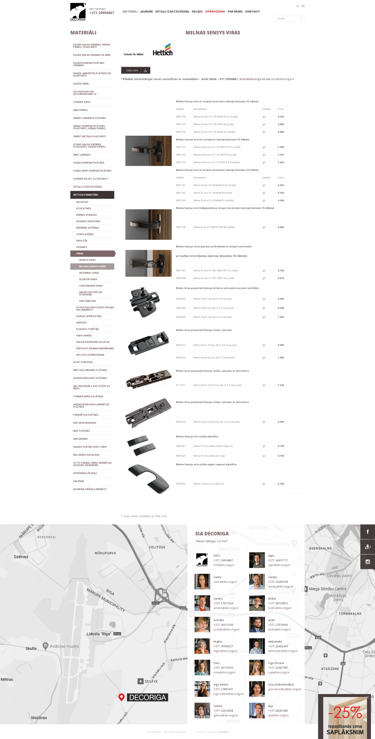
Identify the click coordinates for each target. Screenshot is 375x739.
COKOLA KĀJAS (85, 234)
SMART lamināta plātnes (89, 118)
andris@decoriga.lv (280, 608)
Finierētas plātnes (85, 414)
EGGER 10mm (81, 83)
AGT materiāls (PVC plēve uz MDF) (91, 387)
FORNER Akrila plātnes (88, 396)
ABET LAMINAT (82, 154)
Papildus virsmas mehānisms (95, 348)
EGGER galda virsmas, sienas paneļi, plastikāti (91, 46)
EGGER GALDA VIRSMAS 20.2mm (91, 55)
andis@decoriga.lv (251, 79)
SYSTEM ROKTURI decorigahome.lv (84, 93)
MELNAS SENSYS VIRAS (92, 266)
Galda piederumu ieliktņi (93, 342)
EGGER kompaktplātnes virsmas (88, 64)
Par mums (235, 11)
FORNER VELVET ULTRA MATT (90, 178)
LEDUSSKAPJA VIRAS (91, 285)
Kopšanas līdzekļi (85, 473)
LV (297, 6)
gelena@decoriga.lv (225, 715)
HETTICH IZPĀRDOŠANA (90, 355)
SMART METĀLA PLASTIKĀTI (89, 136)
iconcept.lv (223, 731)
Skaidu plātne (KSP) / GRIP (90, 446)
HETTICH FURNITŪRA (85, 194)
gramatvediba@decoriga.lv (285, 689)
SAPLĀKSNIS (80, 438)
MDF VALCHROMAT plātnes (90, 370)
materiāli (130, 11)
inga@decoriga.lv (278, 672)
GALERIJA (78, 481)
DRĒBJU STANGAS (86, 215)
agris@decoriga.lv (279, 565)
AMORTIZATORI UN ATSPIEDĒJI (90, 293)
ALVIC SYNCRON (83, 362)
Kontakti (252, 11)
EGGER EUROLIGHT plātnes (90, 378)
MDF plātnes (81, 430)
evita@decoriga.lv (224, 672)
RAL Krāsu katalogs (86, 454)
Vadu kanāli (84, 335)
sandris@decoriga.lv (225, 608)
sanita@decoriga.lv (225, 582)
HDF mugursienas (84, 422)
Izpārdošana (215, 11)
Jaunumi (146, 11)
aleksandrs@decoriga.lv (283, 651)
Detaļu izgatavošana (172, 11)
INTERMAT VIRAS (89, 273)
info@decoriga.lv (283, 79)
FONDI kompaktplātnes (88, 162)
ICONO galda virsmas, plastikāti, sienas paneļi (89, 145)
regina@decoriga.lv (225, 651)
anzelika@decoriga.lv (226, 629)
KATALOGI (82, 202)
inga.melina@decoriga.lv (228, 694)
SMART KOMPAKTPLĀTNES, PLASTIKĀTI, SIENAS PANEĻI (89, 127)
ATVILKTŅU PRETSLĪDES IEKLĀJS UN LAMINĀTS (95, 308)
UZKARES (81, 247)
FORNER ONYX (82, 102)
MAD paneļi (80, 110)
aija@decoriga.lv (278, 715)
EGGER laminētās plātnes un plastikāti (92, 74)
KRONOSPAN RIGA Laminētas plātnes (91, 405)
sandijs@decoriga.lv (280, 586)
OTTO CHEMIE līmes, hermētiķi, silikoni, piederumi (92, 464)
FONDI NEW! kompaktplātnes (92, 170)
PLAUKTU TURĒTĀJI (87, 329)
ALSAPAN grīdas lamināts (89, 489)
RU (303, 6)
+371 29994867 (101, 12)
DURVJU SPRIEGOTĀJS (89, 316)
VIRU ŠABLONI (87, 301)
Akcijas (197, 11)
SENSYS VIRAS (87, 260)
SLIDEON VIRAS (88, 279)
